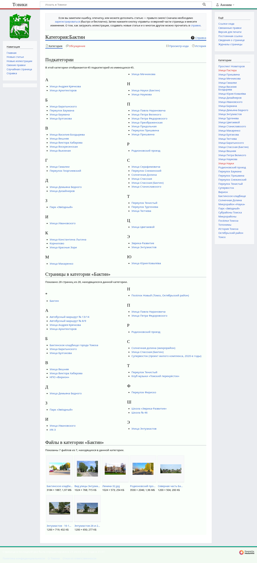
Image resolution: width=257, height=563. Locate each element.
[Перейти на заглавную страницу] (20, 24)
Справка (200, 37)
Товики (19, 4)
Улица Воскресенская (64, 146)
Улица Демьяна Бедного (66, 187)
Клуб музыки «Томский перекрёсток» (155, 376)
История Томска (228, 229)
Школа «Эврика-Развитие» (149, 408)
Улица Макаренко (61, 263)
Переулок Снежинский (146, 170)
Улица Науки (226, 163)
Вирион (223, 192)
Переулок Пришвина (145, 130)
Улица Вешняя (59, 138)
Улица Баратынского (63, 106)
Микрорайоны (227, 216)
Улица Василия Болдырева (67, 134)
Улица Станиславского (146, 186)
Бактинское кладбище (232, 196)
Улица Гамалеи (60, 166)
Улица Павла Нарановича (148, 110)
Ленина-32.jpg (111, 486)
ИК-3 (53, 429)
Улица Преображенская (146, 122)
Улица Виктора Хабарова (66, 142)
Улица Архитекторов (63, 90)
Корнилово (57, 243)
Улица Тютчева (141, 211)
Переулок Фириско (143, 392)
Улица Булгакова (61, 118)
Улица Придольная (143, 126)
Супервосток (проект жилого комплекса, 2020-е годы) (166, 356)
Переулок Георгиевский (65, 170)
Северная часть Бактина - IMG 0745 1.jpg (171, 486)
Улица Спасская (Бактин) (147, 182)
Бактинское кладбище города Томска (74, 345)
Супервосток (226, 187)
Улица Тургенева (228, 118)
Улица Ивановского (63, 223)
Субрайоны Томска (230, 212)
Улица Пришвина (143, 134)
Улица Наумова (141, 94)
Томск (222, 237)
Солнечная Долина (144, 174)
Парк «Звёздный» (61, 207)
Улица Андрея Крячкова (65, 86)
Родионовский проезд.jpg (143, 486)
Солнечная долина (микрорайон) (153, 348)
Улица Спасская (141, 178)
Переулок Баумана (62, 110)
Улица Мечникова (143, 74)
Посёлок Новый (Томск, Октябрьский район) (160, 295)
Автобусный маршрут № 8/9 (68, 321)
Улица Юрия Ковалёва (146, 263)
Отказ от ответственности (79, 558)
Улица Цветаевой (143, 227)
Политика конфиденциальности (24, 558)
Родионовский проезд (145, 150)
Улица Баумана (60, 114)
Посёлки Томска (228, 220)
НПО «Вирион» (59, 377)
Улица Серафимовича (145, 166)
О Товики (54, 558)
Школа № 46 (139, 412)
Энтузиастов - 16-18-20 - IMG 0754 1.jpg (59, 525)
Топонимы (224, 224)
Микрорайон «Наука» (231, 204)
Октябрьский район (230, 233)
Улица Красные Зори (63, 247)
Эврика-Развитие (142, 243)
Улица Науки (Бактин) (145, 90)
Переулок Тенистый (144, 202)
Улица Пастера (227, 70)
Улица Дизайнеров (62, 191)
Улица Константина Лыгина (68, 239)
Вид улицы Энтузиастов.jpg (87, 486)
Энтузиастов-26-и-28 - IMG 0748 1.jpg (87, 525)
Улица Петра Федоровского (149, 118)
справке (196, 25)
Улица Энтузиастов (143, 247)
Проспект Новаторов (231, 66)
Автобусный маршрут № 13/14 (69, 317)
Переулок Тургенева (144, 207)
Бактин (54, 300)
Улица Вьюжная (60, 150)
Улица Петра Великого (146, 114)
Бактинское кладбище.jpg (59, 486)
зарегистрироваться (67, 21)
